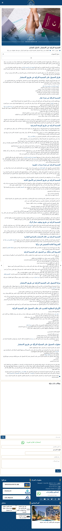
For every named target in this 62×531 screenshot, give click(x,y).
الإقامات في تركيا (45, 50)
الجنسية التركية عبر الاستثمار (45, 375)
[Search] (3, 437)
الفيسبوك (17, 373)
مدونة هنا (18, 50)
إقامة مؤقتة (47, 354)
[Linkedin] (48, 499)
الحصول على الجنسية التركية (28, 67)
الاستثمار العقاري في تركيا (10, 239)
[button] (3, 54)
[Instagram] (55, 499)
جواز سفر (56, 314)
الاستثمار (38, 50)
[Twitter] (51, 499)
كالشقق (8, 274)
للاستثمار (31, 225)
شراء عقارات (37, 277)
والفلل (5, 274)
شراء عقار (29, 325)
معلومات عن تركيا (11, 50)
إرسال (58, 471)
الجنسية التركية (32, 50)
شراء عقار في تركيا (8, 106)
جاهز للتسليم (56, 507)
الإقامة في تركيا (22, 371)
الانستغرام (11, 373)
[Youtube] (44, 499)
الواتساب (32, 373)
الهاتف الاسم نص (57, 449)
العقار (52, 103)
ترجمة (32, 338)
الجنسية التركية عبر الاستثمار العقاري (30, 375)
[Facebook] (58, 499)
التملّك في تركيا (31, 136)
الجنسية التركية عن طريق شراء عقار (50, 86)
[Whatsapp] (41, 499)
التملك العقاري (10, 247)
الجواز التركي (42, 168)
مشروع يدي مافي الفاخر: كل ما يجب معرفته (50, 522)
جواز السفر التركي (24, 50)
